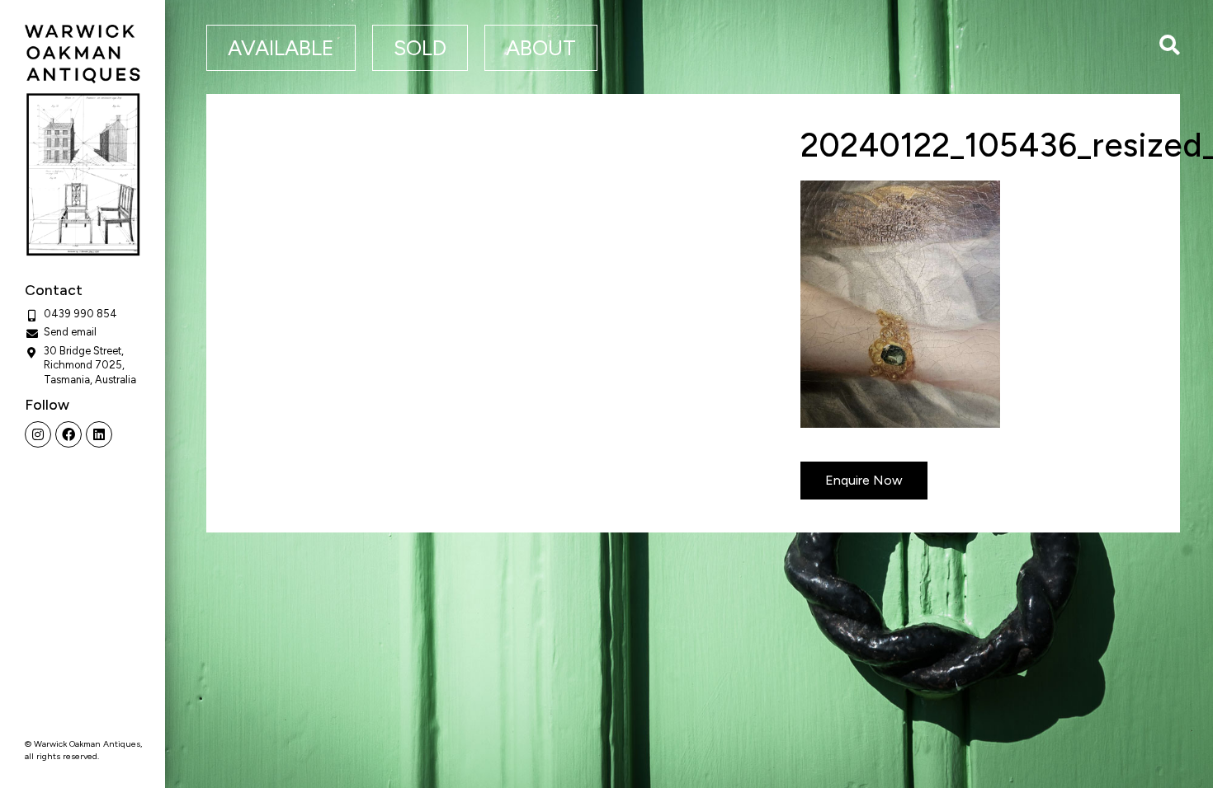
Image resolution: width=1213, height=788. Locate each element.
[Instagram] (38, 434)
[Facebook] (68, 434)
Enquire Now (864, 480)
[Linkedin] (99, 434)
